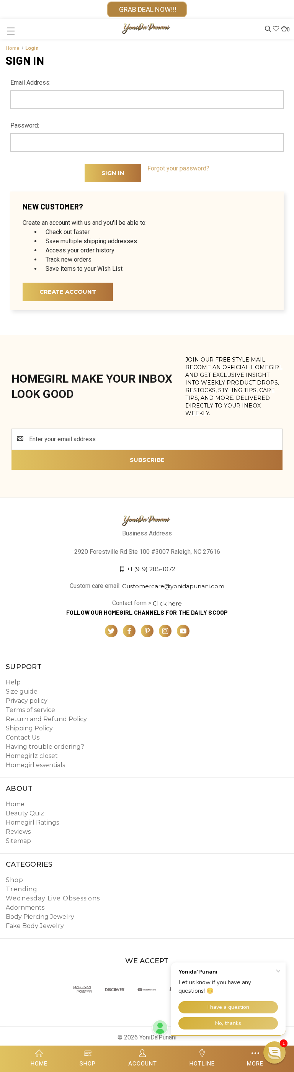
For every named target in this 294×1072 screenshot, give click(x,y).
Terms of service (30, 710)
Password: (24, 125)
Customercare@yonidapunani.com (173, 586)
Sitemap (18, 841)
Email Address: (30, 82)
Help (13, 682)
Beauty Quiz (25, 813)
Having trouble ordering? (45, 746)
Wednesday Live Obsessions (53, 898)
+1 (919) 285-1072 (151, 569)
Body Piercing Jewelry (40, 916)
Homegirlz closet (32, 755)
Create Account (67, 291)
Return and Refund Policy (46, 719)
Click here (167, 603)
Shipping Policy (29, 728)
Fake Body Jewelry (35, 926)
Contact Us (22, 737)
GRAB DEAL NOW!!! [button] (147, 9)
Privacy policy (26, 700)
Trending (22, 889)
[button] (274, 1052)
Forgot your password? (178, 168)
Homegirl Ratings (32, 822)
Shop (14, 880)
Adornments (25, 907)
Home (15, 804)
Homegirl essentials (35, 765)
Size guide (22, 691)
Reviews (18, 831)
